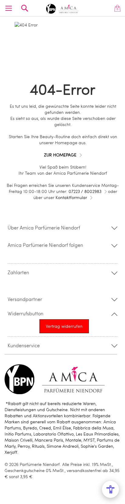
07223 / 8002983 (85, 191)
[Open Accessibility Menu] (110, 489)
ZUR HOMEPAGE (60, 155)
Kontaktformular (71, 197)
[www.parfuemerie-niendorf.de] (62, 8)
